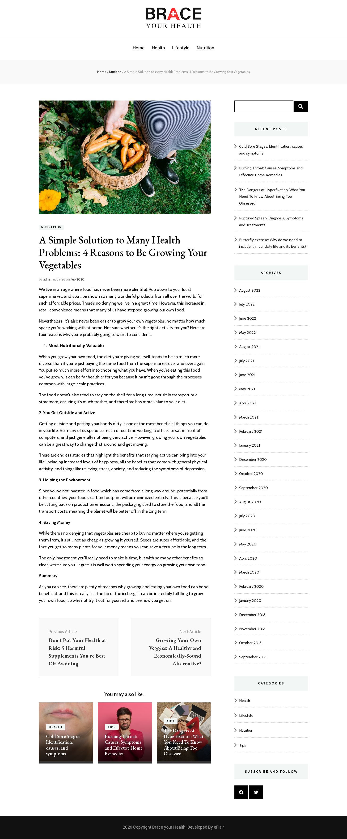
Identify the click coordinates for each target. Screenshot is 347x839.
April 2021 (247, 403)
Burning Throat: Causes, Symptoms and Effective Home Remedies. (124, 744)
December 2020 (253, 459)
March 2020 (249, 572)
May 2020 (247, 544)
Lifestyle (181, 47)
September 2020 (253, 488)
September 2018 (253, 657)
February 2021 (250, 431)
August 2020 (250, 502)
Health (158, 47)
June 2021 (247, 375)
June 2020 (248, 530)
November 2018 (252, 629)
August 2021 (249, 346)
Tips (112, 727)
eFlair (219, 827)
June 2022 (247, 318)
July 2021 (246, 361)
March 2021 (248, 417)
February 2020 (251, 586)
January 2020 (250, 600)
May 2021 (247, 389)
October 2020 (251, 473)
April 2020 (248, 558)
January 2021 (249, 445)
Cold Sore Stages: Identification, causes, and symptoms (63, 744)
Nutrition (205, 47)
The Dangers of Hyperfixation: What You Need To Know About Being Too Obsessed (183, 742)
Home (139, 47)
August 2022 (249, 290)
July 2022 (247, 304)
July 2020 (247, 516)
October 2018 (250, 643)
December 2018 (252, 614)
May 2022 (247, 332)
